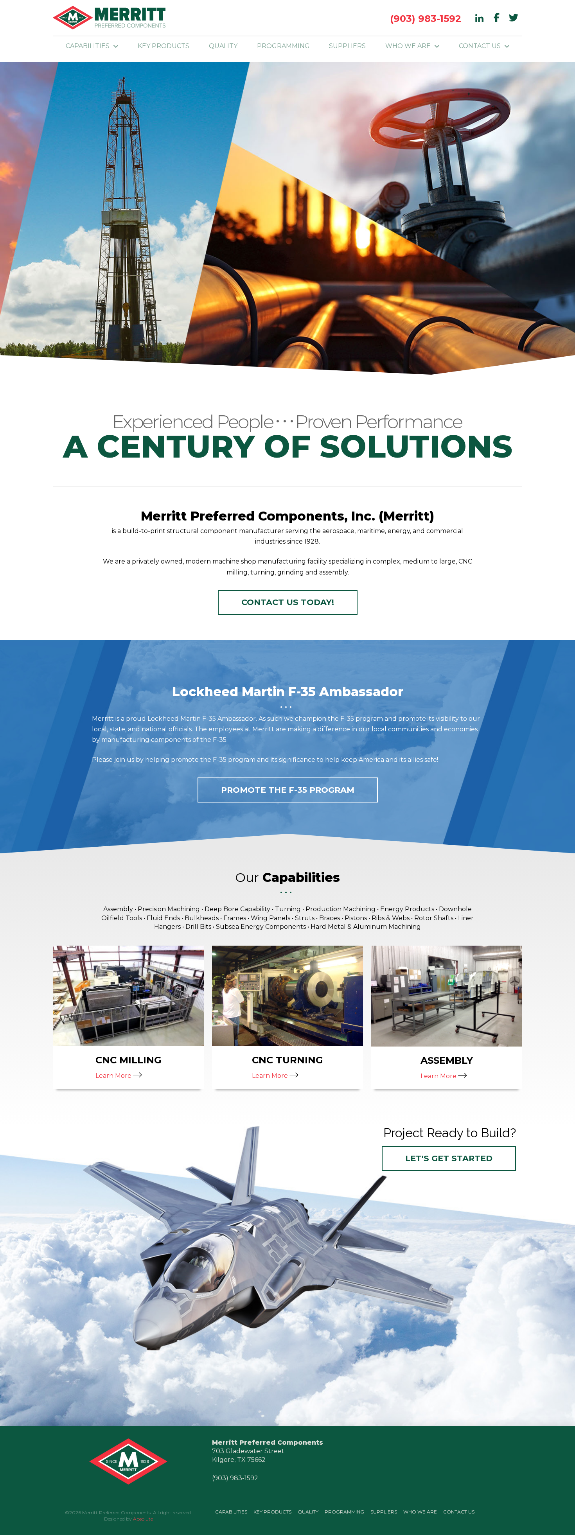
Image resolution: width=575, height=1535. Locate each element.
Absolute (143, 1519)
